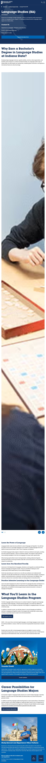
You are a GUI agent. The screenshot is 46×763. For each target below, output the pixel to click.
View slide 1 (2, 532)
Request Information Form (23, 37)
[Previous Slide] (39, 532)
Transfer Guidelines (23, 677)
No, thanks (33, 758)
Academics (5, 6)
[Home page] (1, 6)
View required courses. (7, 616)
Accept (41, 758)
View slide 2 (3, 532)
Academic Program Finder (13, 6)
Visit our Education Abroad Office (10, 709)
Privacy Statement (17, 759)
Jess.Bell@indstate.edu (11, 30)
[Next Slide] (43, 532)
